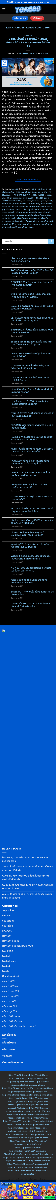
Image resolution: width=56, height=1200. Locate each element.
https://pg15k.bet (19, 1085)
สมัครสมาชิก (21, 1179)
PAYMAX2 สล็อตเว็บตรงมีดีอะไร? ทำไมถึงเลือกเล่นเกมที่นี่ (32, 426)
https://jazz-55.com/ (38, 1137)
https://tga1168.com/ (18, 1098)
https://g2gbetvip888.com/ (28, 1144)
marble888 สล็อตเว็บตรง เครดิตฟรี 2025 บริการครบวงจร (29, 581)
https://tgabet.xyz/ (38, 1098)
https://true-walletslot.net (40, 1121)
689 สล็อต (7, 926)
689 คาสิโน (42, 192)
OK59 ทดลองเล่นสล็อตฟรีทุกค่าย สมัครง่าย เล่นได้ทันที (31, 355)
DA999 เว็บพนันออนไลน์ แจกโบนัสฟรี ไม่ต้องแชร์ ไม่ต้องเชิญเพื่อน (31, 605)
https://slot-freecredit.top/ (34, 1172)
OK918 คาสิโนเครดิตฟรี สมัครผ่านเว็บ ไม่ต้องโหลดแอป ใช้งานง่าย (31, 474)
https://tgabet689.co (39, 1160)
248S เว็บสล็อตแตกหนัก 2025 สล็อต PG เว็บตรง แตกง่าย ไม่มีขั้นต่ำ (28, 42)
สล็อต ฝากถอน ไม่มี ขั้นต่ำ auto (28, 212)
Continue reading (28, 179)
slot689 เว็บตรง (44, 195)
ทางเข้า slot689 (20, 203)
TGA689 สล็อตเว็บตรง (11, 200)
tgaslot (43, 200)
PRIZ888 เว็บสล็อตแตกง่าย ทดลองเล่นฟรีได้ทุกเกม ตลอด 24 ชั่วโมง (32, 510)
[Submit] (51, 241)
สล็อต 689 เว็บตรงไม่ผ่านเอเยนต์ (32, 206)
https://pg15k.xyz (10, 1088)
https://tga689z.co (38, 1075)
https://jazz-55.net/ (19, 1141)
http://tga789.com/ (18, 1101)
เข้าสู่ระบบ (33, 1179)
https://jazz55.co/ (38, 1141)
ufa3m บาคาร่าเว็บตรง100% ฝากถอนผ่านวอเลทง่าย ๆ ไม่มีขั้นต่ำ (32, 521)
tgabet (35, 200)
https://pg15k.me (37, 1085)
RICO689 (7, 931)
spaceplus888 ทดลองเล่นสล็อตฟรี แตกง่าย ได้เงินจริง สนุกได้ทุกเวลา (31, 343)
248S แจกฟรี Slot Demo (26, 192)
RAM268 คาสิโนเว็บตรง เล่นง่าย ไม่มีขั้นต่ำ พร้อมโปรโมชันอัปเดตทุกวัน (32, 438)
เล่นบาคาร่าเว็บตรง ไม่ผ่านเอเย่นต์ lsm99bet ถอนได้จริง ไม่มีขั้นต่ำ (27, 533)
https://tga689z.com (18, 1075)
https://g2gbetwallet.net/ (22, 1150)
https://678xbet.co (38, 1108)
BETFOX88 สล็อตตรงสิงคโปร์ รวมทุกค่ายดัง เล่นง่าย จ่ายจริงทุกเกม (32, 319)
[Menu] (4, 9)
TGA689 (7, 1056)
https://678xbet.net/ (18, 1108)
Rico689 (32, 195)
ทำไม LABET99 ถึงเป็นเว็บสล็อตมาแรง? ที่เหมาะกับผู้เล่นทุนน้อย (32, 414)
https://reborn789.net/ (14, 1121)
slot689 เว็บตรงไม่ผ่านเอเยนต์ (14, 198)
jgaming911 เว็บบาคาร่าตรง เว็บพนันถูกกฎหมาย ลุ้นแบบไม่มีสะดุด (31, 545)
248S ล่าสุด (40, 189)
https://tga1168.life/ (38, 1104)
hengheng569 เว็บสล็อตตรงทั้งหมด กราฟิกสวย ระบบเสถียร (29, 486)
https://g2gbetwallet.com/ (28, 1147)
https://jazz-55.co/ (17, 1137)
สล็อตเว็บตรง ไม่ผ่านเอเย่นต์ (28, 218)
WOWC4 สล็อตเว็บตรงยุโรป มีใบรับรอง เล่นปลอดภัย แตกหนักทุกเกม (31, 557)
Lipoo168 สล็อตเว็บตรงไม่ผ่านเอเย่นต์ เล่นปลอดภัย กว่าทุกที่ (32, 391)
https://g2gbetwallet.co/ (41, 1154)
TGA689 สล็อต (42, 198)
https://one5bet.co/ (18, 1117)
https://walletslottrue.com (21, 1127)
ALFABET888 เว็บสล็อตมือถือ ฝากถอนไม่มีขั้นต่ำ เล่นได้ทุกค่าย (31, 569)
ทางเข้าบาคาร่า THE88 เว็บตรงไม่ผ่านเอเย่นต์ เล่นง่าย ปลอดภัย (30, 402)
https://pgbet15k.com (19, 1091)
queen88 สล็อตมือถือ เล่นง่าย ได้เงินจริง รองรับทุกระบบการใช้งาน (32, 307)
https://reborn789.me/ (18, 1124)
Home (11, 1179)
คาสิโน (49, 200)
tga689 (28, 35)
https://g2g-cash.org (17, 1081)
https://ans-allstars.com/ (18, 1111)
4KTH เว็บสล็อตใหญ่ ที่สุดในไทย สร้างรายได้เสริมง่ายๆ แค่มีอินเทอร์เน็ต (32, 450)
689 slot (6, 915)
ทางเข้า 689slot (10, 986)
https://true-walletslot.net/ (35, 1167)
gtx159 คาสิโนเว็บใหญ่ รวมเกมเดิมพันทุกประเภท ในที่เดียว (31, 498)
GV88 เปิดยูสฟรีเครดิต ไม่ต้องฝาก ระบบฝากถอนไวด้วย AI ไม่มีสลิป (31, 295)
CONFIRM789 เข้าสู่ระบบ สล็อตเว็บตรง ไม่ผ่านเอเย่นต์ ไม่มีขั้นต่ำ (32, 283)
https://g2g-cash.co (39, 1081)
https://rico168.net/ (40, 1111)
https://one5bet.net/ (38, 1114)
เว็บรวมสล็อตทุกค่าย (12, 1062)
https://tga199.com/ (38, 1117)
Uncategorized (10, 976)
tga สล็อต (8, 910)
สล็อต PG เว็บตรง (13, 209)
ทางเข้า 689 (7, 203)
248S (31, 189)
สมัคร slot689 (47, 203)
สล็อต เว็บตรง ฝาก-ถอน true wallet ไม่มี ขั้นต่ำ (26, 214)
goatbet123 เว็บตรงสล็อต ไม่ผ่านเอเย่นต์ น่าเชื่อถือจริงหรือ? (32, 331)
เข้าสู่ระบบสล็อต (18, 221)
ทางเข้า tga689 (10, 996)
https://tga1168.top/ (18, 1104)
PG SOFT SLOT (21, 195)
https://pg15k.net (45, 1088)
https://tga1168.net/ (38, 1101)
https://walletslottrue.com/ (20, 1164)
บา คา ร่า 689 (33, 203)
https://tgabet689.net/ (17, 1160)
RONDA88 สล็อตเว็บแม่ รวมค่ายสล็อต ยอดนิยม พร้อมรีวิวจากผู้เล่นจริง (30, 462)
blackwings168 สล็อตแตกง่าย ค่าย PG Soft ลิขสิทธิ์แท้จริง (31, 260)
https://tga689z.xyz (18, 1078)
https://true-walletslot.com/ (21, 1170)
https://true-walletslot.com (18, 1134)
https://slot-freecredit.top (35, 1131)
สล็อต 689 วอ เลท (10, 206)
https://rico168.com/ (17, 1114)
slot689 (6, 936)
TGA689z (27, 200)
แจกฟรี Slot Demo (26, 227)
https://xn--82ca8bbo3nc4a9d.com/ (25, 1152)
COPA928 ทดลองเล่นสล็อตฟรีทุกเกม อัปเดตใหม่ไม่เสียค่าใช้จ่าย (30, 367)
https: (6, 1157)
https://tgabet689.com (41, 1157)
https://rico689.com (38, 1078)
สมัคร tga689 (9, 1011)
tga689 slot (9, 961)
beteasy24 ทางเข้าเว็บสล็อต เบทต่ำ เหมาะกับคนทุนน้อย (32, 593)
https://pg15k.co (28, 1088)
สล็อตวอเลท (8, 1049)
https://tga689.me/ (19, 1157)
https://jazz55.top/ (41, 1134)
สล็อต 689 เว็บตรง (12, 1021)
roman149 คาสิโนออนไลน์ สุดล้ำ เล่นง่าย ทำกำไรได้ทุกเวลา (31, 379)
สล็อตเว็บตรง (9, 1042)
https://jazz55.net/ (39, 1124)
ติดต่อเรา (43, 1179)
